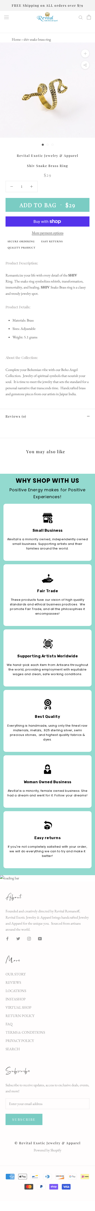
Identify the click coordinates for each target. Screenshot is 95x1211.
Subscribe (24, 1119)
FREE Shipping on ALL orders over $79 (47, 5)
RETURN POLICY (20, 1015)
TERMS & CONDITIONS (25, 1032)
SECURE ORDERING (21, 241)
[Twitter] (18, 938)
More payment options (47, 232)
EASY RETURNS (52, 241)
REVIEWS (13, 982)
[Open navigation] (6, 17)
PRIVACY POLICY (20, 1040)
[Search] (81, 17)
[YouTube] (40, 938)
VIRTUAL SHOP (18, 1007)
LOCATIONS (16, 990)
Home (16, 39)
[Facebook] (7, 938)
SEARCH (13, 1049)
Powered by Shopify (47, 1150)
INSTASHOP (16, 999)
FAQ (9, 1024)
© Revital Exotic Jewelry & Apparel (48, 1143)
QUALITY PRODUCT (22, 247)
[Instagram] (29, 938)
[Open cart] (89, 17)
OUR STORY (16, 974)
